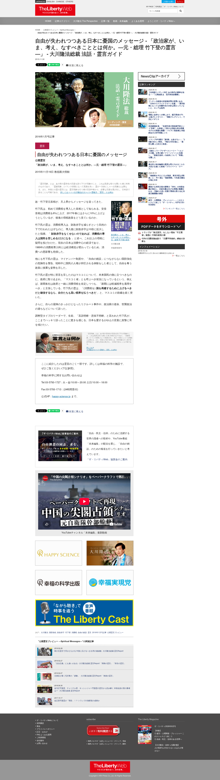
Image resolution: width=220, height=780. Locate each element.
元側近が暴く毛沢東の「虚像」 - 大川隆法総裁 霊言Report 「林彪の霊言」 (84, 676)
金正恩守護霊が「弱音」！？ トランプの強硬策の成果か (77, 700)
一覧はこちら (179, 255)
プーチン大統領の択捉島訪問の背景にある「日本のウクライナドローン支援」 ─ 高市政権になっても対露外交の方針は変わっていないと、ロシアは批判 (166, 104)
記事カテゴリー (62, 20)
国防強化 (52, 632)
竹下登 (68, 632)
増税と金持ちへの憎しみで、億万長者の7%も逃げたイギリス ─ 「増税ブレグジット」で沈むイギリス (166, 116)
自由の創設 (82, 632)
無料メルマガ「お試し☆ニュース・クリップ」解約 (107, 743)
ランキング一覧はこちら (175, 208)
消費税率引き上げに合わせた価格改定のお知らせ (156, 253)
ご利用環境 (41, 737)
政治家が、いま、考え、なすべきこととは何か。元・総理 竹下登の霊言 (121, 237)
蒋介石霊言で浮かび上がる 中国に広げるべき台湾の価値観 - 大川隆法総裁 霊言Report (88, 651)
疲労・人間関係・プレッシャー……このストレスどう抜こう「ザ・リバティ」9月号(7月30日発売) (166, 202)
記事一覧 (105, 20)
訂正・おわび (42, 731)
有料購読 (158, 6)
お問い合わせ (42, 743)
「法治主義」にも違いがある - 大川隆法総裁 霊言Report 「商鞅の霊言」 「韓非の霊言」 (90, 663)
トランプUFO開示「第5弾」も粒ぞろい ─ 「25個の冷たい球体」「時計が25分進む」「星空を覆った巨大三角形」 (166, 141)
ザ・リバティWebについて (174, 6)
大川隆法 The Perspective (85, 20)
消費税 (74, 632)
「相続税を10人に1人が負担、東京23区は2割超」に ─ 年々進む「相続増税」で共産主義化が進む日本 (166, 177)
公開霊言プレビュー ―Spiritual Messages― (59, 30)
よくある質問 (137, 20)
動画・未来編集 (120, 20)
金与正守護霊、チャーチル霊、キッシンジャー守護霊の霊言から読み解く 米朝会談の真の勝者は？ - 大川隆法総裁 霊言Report (92, 689)
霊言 (89, 632)
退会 (38, 726)
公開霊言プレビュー (115, 632)
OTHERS (69, 1)
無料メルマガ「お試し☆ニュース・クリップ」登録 (107, 741)
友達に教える (75, 65)
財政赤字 (60, 632)
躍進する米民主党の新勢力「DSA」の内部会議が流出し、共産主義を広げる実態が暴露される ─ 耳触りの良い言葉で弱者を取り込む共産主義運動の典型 (166, 190)
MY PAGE (149, 6)
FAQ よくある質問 (44, 734)
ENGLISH (51, 1)
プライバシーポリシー (46, 729)
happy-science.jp (61, 396)
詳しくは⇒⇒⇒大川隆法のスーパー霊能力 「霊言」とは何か (86, 192)
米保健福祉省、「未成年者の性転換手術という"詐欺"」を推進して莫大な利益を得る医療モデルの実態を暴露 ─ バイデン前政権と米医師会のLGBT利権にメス (166, 129)
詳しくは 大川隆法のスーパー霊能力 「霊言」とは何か (102, 349)
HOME (48, 20)
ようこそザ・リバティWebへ (161, 20)
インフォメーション (149, 246)
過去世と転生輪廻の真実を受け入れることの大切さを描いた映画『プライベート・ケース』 (166, 166)
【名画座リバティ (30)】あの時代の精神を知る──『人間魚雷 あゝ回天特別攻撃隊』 (166, 93)
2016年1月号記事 (99, 632)
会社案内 (40, 740)
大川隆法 (44, 632)
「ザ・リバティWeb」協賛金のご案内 (107, 459)
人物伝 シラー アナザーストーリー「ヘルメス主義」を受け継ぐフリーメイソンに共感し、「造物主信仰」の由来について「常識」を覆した (166, 154)
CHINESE (60, 1)
